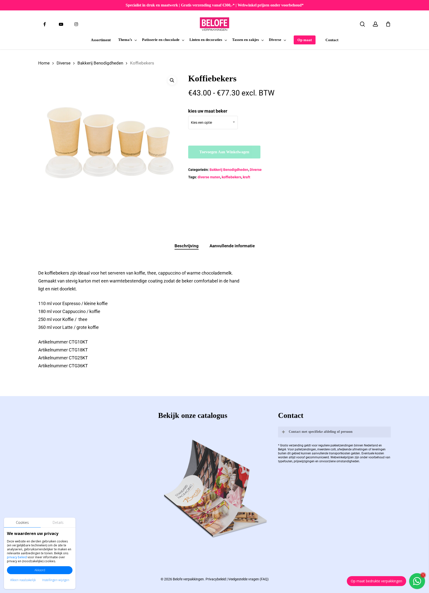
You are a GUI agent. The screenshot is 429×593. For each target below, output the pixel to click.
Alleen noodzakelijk (23, 580)
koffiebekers (231, 177)
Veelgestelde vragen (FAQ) (248, 579)
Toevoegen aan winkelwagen (224, 152)
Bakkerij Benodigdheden (100, 63)
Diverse (64, 63)
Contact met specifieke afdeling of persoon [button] (321, 432)
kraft (246, 177)
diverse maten (209, 177)
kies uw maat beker (207, 111)
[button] (172, 80)
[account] (375, 24)
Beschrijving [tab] (187, 245)
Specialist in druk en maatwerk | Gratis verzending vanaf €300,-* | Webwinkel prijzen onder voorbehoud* (215, 5)
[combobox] (213, 122)
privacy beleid (17, 557)
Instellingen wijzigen (55, 580)
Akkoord (40, 570)
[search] (362, 24)
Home (44, 63)
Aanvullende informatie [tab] (232, 245)
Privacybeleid (216, 579)
